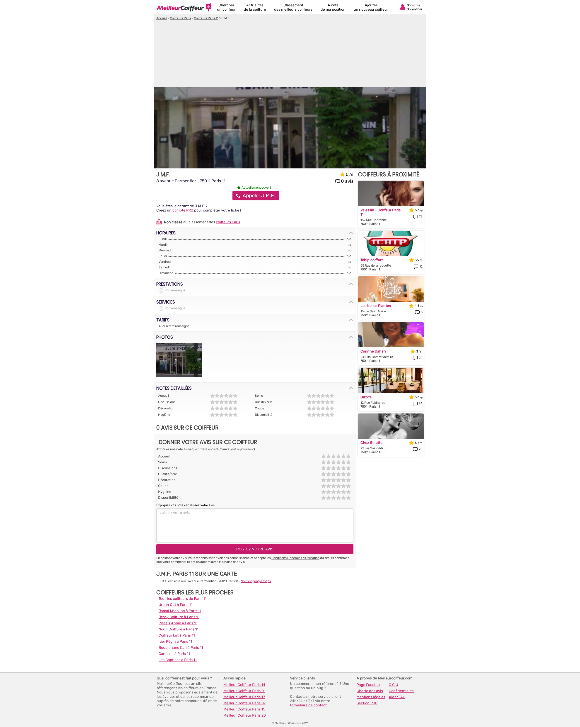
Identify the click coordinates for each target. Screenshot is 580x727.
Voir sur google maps (256, 581)
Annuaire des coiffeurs (184, 7)
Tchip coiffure (372, 260)
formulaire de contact (308, 705)
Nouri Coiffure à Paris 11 (178, 629)
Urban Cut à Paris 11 (175, 605)
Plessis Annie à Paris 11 (178, 623)
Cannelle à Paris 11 (174, 654)
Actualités (255, 7)
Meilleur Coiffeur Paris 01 (244, 691)
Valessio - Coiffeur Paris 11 (380, 212)
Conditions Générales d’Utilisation (295, 558)
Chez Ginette (371, 442)
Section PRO (367, 703)
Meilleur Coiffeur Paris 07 (244, 703)
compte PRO (182, 210)
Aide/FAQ (397, 697)
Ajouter (371, 7)
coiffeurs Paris (228, 222)
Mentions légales (371, 697)
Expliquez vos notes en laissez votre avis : (186, 505)
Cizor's (366, 397)
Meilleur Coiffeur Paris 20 (244, 715)
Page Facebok (368, 685)
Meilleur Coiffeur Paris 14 (244, 685)
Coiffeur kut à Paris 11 (177, 635)
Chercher (226, 7)
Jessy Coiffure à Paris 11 (179, 617)
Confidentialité (401, 691)
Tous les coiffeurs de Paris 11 (182, 598)
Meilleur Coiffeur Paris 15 (244, 709)
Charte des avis (233, 562)
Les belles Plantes (375, 306)
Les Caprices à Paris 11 (178, 660)
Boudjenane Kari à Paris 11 (181, 647)
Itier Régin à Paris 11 (175, 641)
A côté (333, 7)
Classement (293, 7)
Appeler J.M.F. (259, 195)
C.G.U (393, 685)
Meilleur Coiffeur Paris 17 (244, 697)
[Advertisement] (290, 54)
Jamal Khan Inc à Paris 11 (180, 611)
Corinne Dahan (373, 351)
